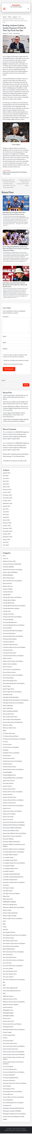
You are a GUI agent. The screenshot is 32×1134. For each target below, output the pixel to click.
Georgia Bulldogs (7, 772)
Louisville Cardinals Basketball (11, 874)
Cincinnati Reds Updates (10, 639)
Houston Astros (7, 786)
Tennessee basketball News (10, 1077)
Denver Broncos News (9, 672)
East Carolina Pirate (8, 714)
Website (5, 349)
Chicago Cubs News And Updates (12, 617)
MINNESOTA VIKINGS (9, 902)
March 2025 (6, 520)
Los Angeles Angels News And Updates (14, 863)
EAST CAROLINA (8, 705)
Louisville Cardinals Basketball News (13, 877)
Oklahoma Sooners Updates (10, 1004)
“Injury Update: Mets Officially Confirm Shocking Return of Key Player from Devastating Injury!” (14, 414)
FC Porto (5, 742)
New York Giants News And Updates (13, 952)
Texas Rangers (7, 1086)
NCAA (5, 927)
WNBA (5, 1119)
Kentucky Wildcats (8, 839)
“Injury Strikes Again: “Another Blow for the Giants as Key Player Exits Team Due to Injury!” (15, 397)
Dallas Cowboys (7, 658)
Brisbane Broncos (8, 586)
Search (3, 380)
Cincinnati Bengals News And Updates (13, 625)
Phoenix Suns (7, 1018)
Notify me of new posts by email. (13, 364)
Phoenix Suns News (8, 1021)
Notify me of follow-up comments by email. (16, 360)
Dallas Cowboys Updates (10, 664)
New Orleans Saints (8, 938)
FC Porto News (7, 744)
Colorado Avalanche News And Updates (14, 647)
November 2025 (7, 498)
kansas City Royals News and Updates (13, 822)
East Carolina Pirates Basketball (11, 719)
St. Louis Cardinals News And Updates (13, 1072)
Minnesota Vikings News (10, 904)
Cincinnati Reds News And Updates (13, 636)
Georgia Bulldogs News (9, 775)
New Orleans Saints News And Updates (14, 943)
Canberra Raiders (8, 589)
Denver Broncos (7, 667)
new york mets (7, 963)
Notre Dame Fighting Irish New (12, 990)
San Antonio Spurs (8, 1040)
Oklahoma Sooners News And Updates (14, 1002)
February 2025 (7, 523)
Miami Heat (6, 896)
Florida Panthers (7, 764)
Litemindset (16, 33)
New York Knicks (8, 954)
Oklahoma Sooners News (10, 999)
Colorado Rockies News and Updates (13, 655)
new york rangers (8, 968)
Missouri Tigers (7, 910)
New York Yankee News (10, 974)
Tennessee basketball (9, 1075)
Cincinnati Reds (7, 628)
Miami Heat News (8, 899)
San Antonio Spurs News (10, 1043)
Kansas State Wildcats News (11, 830)
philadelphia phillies (8, 1015)
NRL (4, 993)
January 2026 (7, 492)
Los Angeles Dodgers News (10, 868)
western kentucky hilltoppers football (13, 1116)
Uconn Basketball (8, 1100)
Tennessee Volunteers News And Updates (14, 1083)
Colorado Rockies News (9, 653)
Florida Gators (7, 755)
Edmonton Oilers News (9, 728)
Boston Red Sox (7, 583)
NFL (4, 982)
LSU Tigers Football (8, 888)
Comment (6, 316)
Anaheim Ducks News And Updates (17, 172)
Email (5, 342)
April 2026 (6, 484)
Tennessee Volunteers (9, 1080)
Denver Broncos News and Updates (13, 675)
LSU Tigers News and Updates (11, 893)
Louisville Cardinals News (10, 879)
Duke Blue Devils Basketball (10, 697)
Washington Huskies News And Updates (14, 1114)
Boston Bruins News (8, 578)
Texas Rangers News (9, 1089)
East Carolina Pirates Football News (13, 722)
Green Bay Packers (8, 783)
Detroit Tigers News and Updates (12, 692)
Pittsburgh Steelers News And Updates (14, 1029)
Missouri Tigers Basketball (10, 913)
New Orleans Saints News (10, 941)
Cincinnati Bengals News (10, 622)
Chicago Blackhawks (8, 603)
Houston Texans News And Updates (13, 805)
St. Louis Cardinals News (10, 1069)
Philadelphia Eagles (8, 1013)
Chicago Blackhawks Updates (11, 608)
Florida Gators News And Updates (12, 761)
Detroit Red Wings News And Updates (14, 683)
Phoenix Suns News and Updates (12, 1024)
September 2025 (7, 503)
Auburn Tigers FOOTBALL (10, 572)
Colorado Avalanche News (10, 644)
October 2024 (7, 534)
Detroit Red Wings (8, 678)
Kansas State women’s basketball (12, 836)
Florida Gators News (9, 758)
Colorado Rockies (8, 650)
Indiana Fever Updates (9, 814)
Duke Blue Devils (7, 694)
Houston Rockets (8, 794)
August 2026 (6, 473)
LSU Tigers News (8, 891)
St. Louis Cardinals (8, 1066)
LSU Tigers (6, 885)
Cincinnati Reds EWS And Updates (12, 630)
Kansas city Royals (8, 816)
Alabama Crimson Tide (9, 561)
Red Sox (5, 1038)
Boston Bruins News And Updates (12, 580)
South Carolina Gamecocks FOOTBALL (14, 1054)
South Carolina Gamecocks (10, 1049)
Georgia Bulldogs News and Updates (13, 778)
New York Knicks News (9, 957)
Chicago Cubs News (8, 614)
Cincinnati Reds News (9, 633)
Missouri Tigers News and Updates (12, 918)
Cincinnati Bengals (8, 619)
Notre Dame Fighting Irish (10, 988)
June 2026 (6, 478)
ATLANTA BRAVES (8, 567)
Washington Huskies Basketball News (13, 1108)
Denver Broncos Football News (12, 669)
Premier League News (9, 1035)
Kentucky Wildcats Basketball (11, 841)
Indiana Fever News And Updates (12, 811)
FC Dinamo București (9, 733)
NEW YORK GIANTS (9, 949)
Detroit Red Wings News (10, 680)
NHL (4, 985)
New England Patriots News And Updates (14, 935)
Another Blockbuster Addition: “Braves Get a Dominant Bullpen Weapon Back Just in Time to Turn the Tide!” (15, 408)
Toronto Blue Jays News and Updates (13, 1097)
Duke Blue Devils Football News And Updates (15, 700)
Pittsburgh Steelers (8, 1027)
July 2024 (6, 542)
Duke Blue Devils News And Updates (13, 703)
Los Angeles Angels (8, 857)
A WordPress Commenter (10, 461)
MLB (4, 921)
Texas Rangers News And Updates (12, 1091)
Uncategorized (6, 170)
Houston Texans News (9, 803)
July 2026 (5, 475)
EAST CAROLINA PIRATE (10, 711)
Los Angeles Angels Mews (10, 860)
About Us (5, 558)
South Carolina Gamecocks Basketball (13, 1052)
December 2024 (7, 528)
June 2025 (6, 512)
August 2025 (6, 506)
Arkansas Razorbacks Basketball (12, 564)
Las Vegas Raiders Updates (10, 854)
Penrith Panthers (8, 1007)
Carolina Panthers (8, 592)
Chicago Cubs (6, 611)
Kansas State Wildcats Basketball (12, 828)
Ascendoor (11, 1130)
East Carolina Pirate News (10, 717)
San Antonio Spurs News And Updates (14, 1046)
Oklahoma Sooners (8, 996)
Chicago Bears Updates (9, 600)
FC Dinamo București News (10, 736)
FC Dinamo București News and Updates (14, 739)
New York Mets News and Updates (13, 965)
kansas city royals (8, 819)
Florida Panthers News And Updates (13, 769)
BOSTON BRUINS (8, 575)
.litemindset (16, 5)
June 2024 (6, 545)
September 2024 (7, 537)
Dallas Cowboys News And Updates (13, 661)
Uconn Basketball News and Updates (13, 1102)
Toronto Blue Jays (8, 1094)
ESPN (4, 730)
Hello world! (23, 461)
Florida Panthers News (9, 767)
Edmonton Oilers (7, 725)
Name (5, 336)
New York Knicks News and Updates (13, 960)
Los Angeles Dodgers (9, 866)
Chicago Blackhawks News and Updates (14, 605)
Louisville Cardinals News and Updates (14, 882)
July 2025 (5, 509)
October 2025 (7, 500)
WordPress (24, 1130)
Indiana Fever (7, 808)
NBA (4, 924)
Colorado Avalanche (8, 642)
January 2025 (7, 525)
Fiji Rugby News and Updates (11, 753)
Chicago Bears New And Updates (12, 597)
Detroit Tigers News (8, 689)
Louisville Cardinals (8, 871)
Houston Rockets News (9, 797)
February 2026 (7, 489)
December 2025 (7, 495)
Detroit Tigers (7, 686)
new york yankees (8, 977)
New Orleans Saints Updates (11, 946)
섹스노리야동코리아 (8, 432)
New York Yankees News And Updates (14, 979)
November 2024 (7, 531)
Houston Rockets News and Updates (13, 800)
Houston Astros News (9, 789)
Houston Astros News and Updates (13, 792)
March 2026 (6, 487)
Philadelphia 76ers (8, 1010)
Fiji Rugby (6, 750)
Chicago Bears (7, 594)
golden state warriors (9, 780)
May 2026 (6, 481)
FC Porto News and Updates (11, 747)
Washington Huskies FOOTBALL (12, 1111)
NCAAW (5, 929)
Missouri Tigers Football (9, 916)
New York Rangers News (10, 971)
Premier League (7, 1032)
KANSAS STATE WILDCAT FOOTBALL (14, 825)
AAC (4, 556)
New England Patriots (9, 932)
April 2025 (6, 517)
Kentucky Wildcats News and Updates (14, 849)
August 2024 (6, 539)
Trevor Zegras (6, 174)
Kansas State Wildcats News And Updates (14, 833)
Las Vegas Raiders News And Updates (13, 852)
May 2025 (6, 514)
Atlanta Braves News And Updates (12, 569)
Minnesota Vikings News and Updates (13, 907)
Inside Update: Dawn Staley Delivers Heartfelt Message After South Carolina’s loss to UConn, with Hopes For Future (15, 284)
